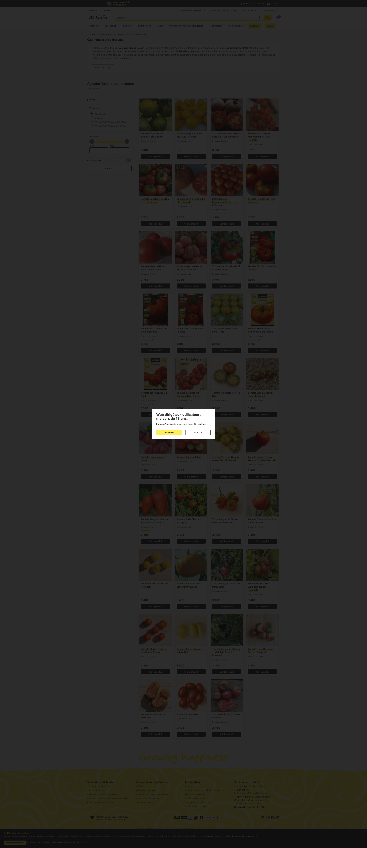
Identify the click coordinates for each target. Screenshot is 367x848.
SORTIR (198, 432)
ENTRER (169, 432)
